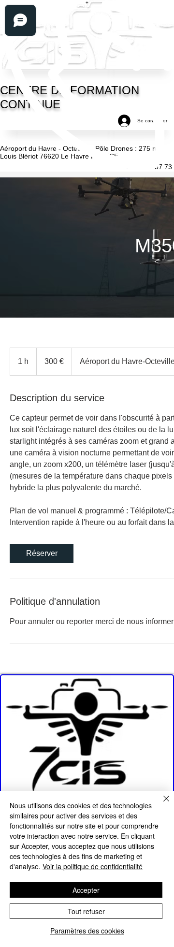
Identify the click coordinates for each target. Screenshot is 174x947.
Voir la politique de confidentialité (93, 866)
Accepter (86, 890)
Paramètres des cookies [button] (87, 930)
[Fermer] (160, 804)
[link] (41, 553)
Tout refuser (86, 911)
